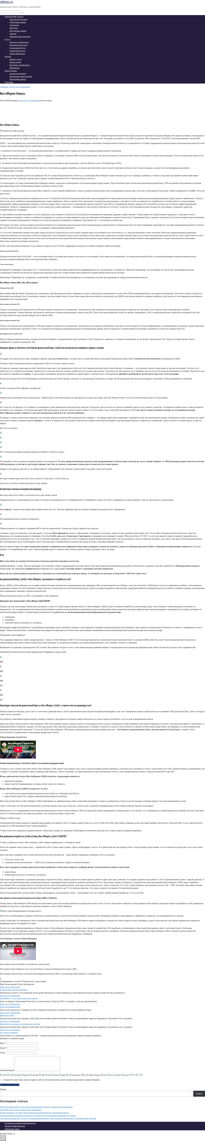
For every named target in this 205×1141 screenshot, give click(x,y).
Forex (7, 39)
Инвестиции (11, 71)
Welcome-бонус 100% (7, 1015)
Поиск (3, 1089)
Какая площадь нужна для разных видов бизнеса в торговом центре (34, 1112)
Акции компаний (17, 73)
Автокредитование (18, 19)
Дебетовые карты (17, 22)
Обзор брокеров (17, 53)
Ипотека (13, 28)
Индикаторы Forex (18, 45)
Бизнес (8, 56)
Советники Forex (17, 48)
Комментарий (7, 1070)
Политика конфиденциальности (20, 1123)
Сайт (2, 1052)
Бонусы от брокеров (19, 42)
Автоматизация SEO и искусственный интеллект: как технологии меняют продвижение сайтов (48, 1118)
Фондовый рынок (17, 79)
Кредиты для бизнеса (19, 65)
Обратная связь (12, 1129)
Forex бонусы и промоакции (9, 1033)
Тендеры (9, 82)
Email (3, 1048)
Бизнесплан (15, 62)
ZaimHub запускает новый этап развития (20, 1110)
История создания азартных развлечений (13, 990)
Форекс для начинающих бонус (10, 1007)
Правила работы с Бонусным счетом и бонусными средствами (20, 1024)
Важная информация (15, 1126)
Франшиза (14, 68)
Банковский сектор (14, 16)
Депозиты (14, 25)
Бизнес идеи (15, 59)
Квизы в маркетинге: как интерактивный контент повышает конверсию (36, 1107)
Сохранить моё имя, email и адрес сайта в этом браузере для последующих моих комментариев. (51, 1079)
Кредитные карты (17, 31)
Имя (3, 1043)
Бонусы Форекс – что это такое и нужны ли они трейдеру (19, 998)
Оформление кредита (19, 36)
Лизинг (13, 33)
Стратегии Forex (17, 51)
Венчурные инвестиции (20, 76)
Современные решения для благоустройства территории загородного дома (38, 1115)
